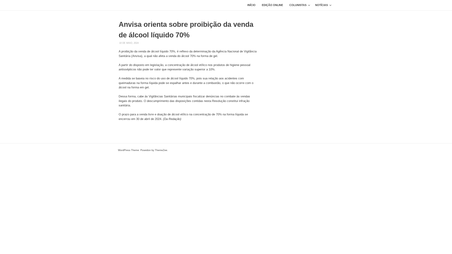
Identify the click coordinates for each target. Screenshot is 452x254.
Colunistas (298, 5)
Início (251, 5)
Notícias (321, 5)
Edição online (272, 5)
